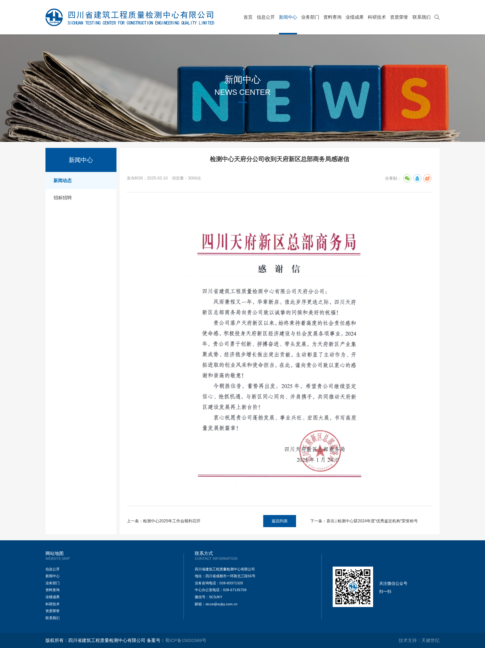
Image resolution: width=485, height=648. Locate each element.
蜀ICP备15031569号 (185, 640)
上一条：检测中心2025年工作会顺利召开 (164, 521)
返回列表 (280, 521)
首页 (248, 17)
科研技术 (377, 17)
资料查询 (332, 17)
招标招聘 (63, 197)
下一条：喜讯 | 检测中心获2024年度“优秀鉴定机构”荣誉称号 (364, 521)
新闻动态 (63, 180)
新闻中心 (288, 17)
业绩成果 (355, 17)
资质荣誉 (399, 17)
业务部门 (310, 17)
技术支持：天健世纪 (419, 640)
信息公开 (266, 17)
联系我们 (422, 17)
